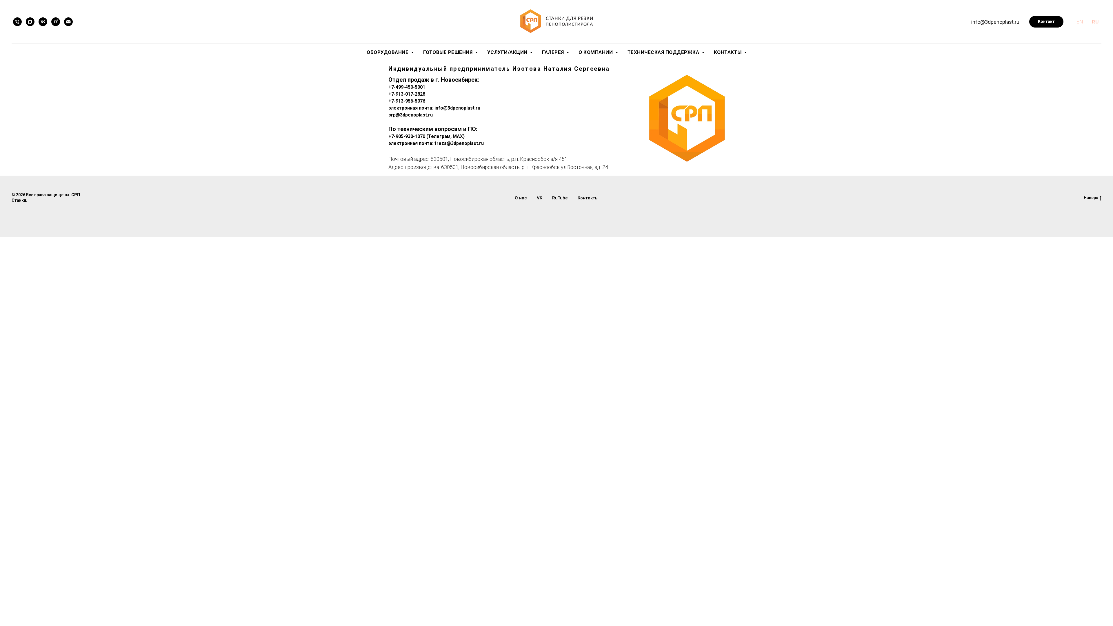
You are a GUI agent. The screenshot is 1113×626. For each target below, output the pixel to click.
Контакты (588, 198)
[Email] (68, 21)
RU (1095, 22)
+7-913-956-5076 (406, 101)
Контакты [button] (728, 52)
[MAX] (30, 21)
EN (1079, 22)
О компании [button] (596, 52)
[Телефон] (17, 21)
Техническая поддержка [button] (664, 52)
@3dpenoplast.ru (414, 115)
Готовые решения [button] (448, 52)
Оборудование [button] (388, 52)
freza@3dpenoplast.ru (458, 143)
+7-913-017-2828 (406, 94)
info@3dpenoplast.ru (995, 22)
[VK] (43, 21)
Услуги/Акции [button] (508, 52)
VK (539, 198)
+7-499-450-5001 (406, 87)
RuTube (560, 198)
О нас (521, 198)
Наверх (1091, 197)
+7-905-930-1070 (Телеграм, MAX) (426, 136)
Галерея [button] (553, 52)
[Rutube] (55, 21)
